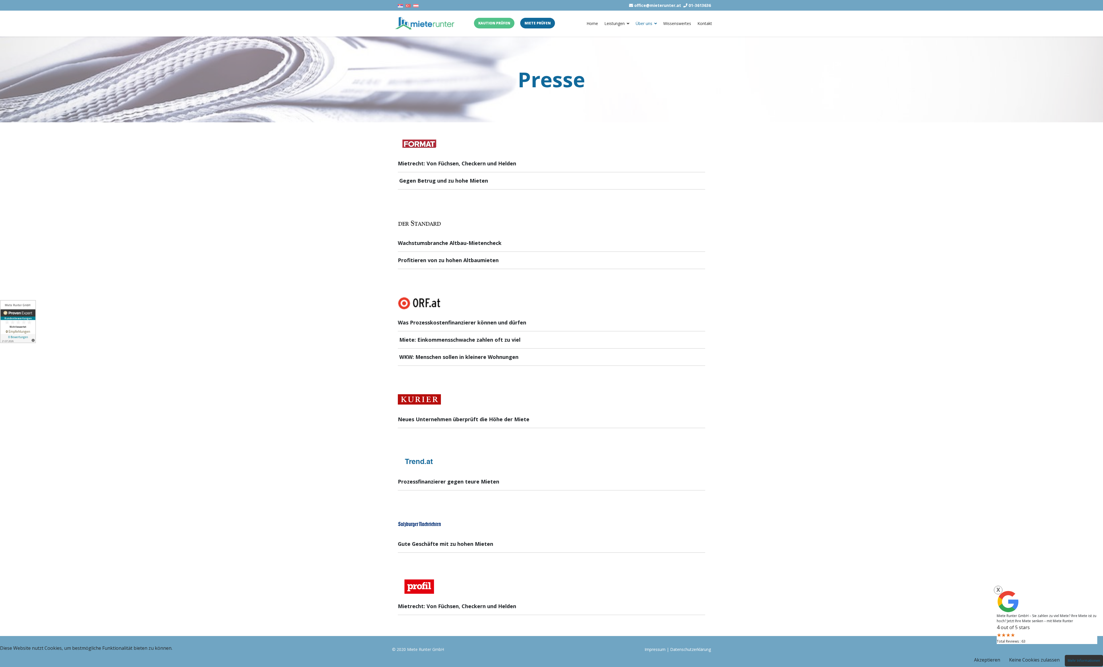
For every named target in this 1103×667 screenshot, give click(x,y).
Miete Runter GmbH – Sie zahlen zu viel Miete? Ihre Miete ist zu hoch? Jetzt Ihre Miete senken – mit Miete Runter (1046, 618)
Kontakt (704, 23)
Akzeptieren (987, 660)
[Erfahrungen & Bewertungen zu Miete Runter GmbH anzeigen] (18, 321)
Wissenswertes (677, 23)
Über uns (644, 23)
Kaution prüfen (494, 23)
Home (592, 23)
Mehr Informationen (1084, 660)
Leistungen (614, 23)
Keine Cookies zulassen (1034, 660)
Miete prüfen (537, 23)
